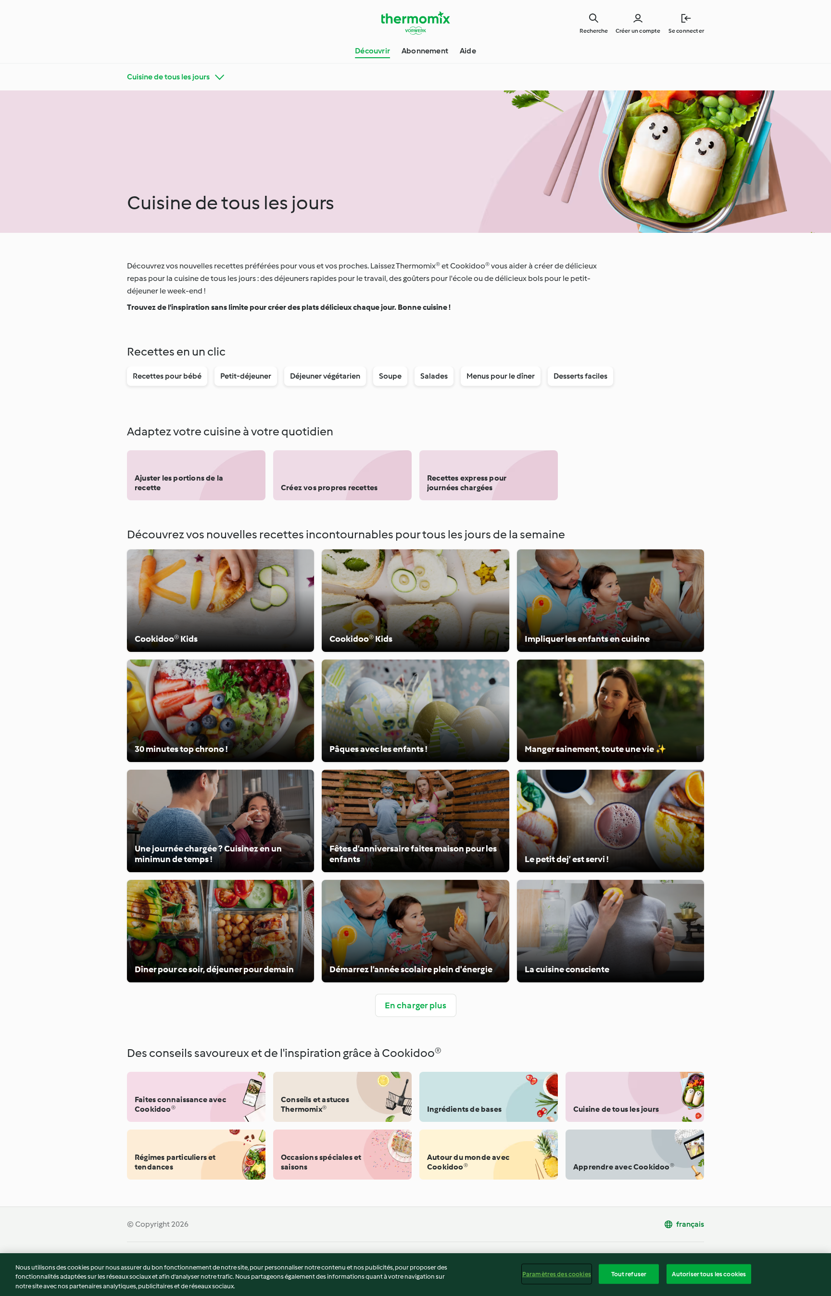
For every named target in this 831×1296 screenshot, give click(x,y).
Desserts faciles (580, 376)
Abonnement (425, 50)
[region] (415, 1274)
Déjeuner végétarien (325, 376)
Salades (434, 376)
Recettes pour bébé (167, 376)
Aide (468, 50)
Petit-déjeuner (245, 376)
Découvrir (372, 50)
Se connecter (686, 30)
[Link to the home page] (415, 23)
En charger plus (416, 1005)
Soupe (390, 376)
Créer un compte (638, 30)
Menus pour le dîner (500, 376)
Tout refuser (629, 1273)
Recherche (593, 30)
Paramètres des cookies (556, 1273)
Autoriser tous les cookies (709, 1273)
